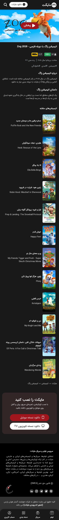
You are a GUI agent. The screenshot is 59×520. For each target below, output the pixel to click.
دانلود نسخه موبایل (30, 418)
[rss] (31, 491)
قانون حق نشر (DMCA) (40, 483)
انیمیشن (52, 65)
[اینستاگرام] (36, 491)
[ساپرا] (9, 489)
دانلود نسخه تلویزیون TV (27, 426)
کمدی (44, 65)
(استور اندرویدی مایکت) (33, 505)
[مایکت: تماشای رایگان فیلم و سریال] (49, 5)
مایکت (54, 383)
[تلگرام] (41, 491)
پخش (27, 25)
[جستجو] (5, 4)
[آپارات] (51, 491)
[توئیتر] (46, 491)
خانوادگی (35, 65)
